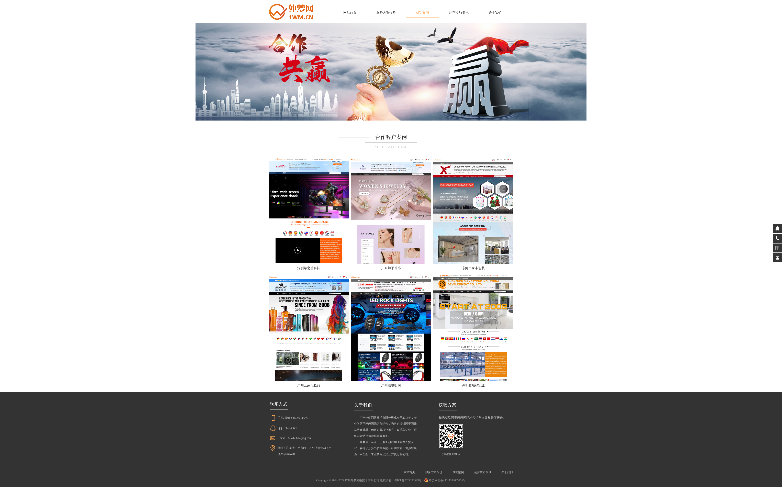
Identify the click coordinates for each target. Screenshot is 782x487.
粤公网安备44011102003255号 (447, 480)
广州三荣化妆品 (308, 385)
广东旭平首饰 (391, 268)
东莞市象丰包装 (473, 268)
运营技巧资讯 (459, 12)
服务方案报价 (386, 12)
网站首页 (349, 12)
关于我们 (495, 12)
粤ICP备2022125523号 (408, 480)
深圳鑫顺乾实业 (473, 385)
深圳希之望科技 (308, 268)
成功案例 (422, 12)
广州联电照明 (391, 385)
